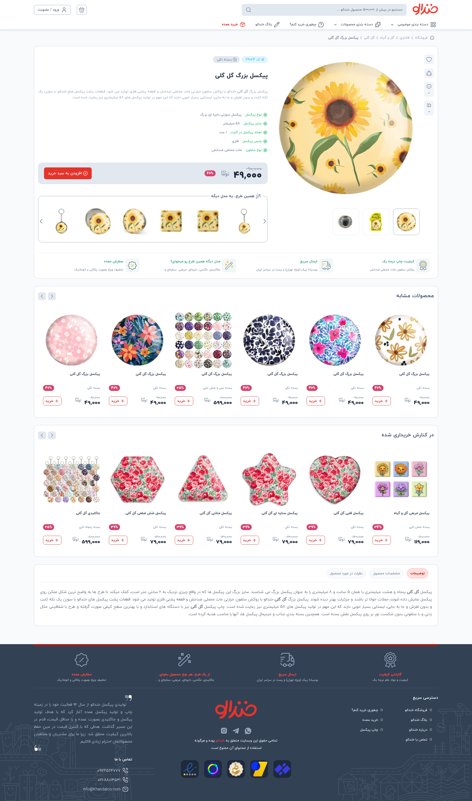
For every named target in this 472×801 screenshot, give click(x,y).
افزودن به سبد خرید (65, 173)
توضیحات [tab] (417, 573)
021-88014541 (109, 780)
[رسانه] (236, 769)
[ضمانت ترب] (213, 769)
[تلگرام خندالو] (236, 731)
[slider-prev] (414, 128)
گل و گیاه (387, 37)
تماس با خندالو (416, 739)
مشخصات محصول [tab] (386, 573)
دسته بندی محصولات (357, 24)
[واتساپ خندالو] (248, 731)
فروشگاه (421, 37)
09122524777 (108, 770)
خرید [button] (379, 401)
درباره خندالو (418, 729)
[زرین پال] (259, 769)
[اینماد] (190, 769)
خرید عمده (230, 24)
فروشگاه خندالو (416, 710)
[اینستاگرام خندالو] (224, 731)
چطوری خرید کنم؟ (303, 24)
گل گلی (369, 37)
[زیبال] (282, 769)
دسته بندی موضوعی (413, 24)
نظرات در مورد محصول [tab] (346, 573)
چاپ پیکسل (369, 729)
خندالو (220, 740)
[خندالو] (425, 9)
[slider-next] (277, 128)
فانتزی (405, 37)
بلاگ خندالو (263, 24)
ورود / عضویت (48, 9)
